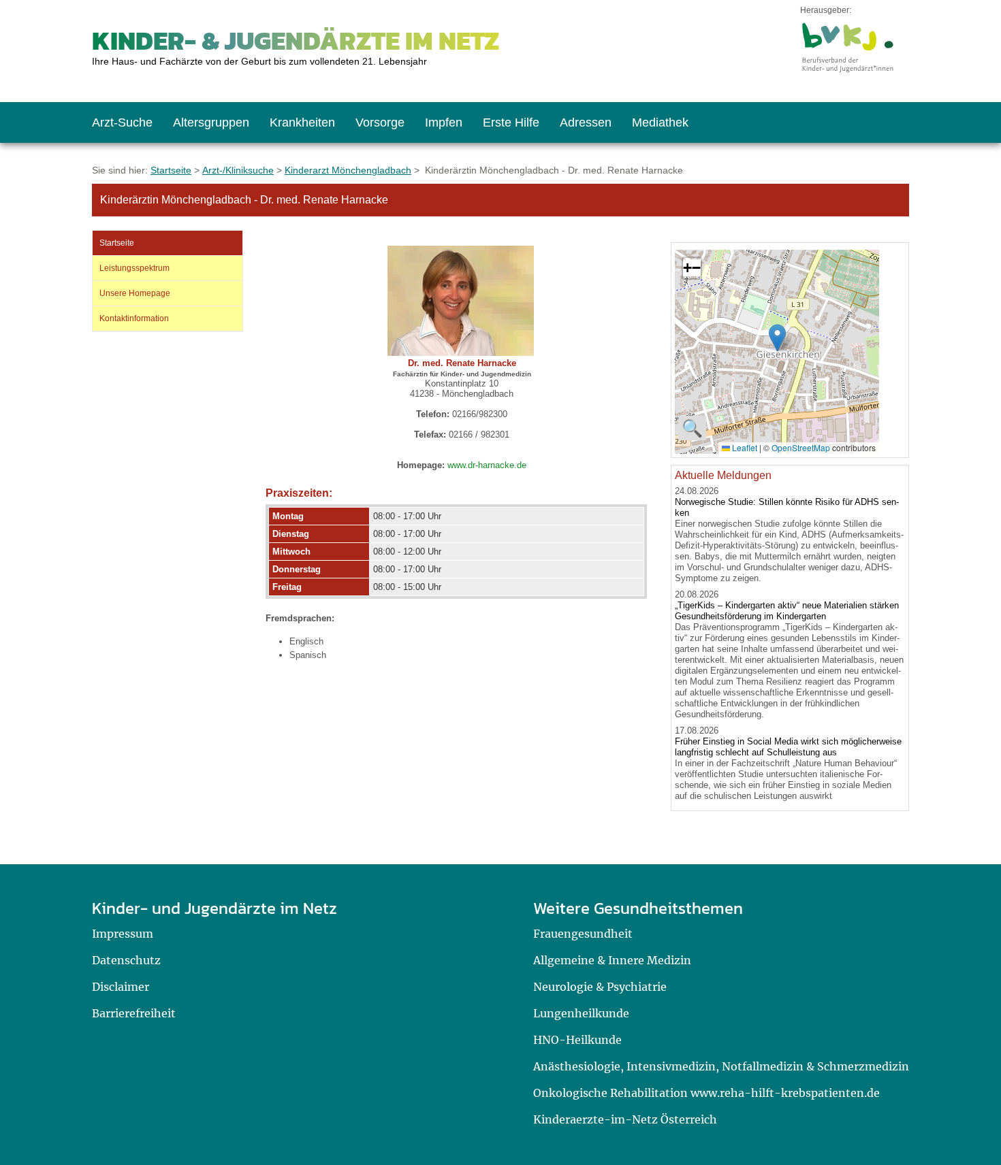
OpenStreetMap (801, 447)
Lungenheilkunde (581, 1013)
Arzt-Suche (122, 122)
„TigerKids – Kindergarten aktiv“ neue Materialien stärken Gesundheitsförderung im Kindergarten (787, 610)
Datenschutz (126, 960)
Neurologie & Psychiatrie (600, 987)
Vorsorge (379, 122)
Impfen (443, 122)
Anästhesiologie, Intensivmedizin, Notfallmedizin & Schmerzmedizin (721, 1066)
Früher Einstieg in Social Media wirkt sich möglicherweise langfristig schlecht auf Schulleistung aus (788, 746)
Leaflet (743, 447)
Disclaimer (120, 987)
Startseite (170, 170)
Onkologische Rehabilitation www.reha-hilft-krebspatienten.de (706, 1093)
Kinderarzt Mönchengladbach (348, 170)
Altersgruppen (211, 122)
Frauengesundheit (583, 933)
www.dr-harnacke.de (486, 465)
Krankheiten (302, 122)
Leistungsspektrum (134, 268)
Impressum (122, 933)
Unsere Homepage (134, 293)
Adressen (585, 122)
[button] (777, 338)
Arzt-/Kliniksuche (238, 170)
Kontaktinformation (134, 318)
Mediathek (660, 122)
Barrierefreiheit (134, 1013)
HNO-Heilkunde (577, 1040)
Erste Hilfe (511, 122)
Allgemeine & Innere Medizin (612, 960)
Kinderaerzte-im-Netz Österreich (625, 1119)
